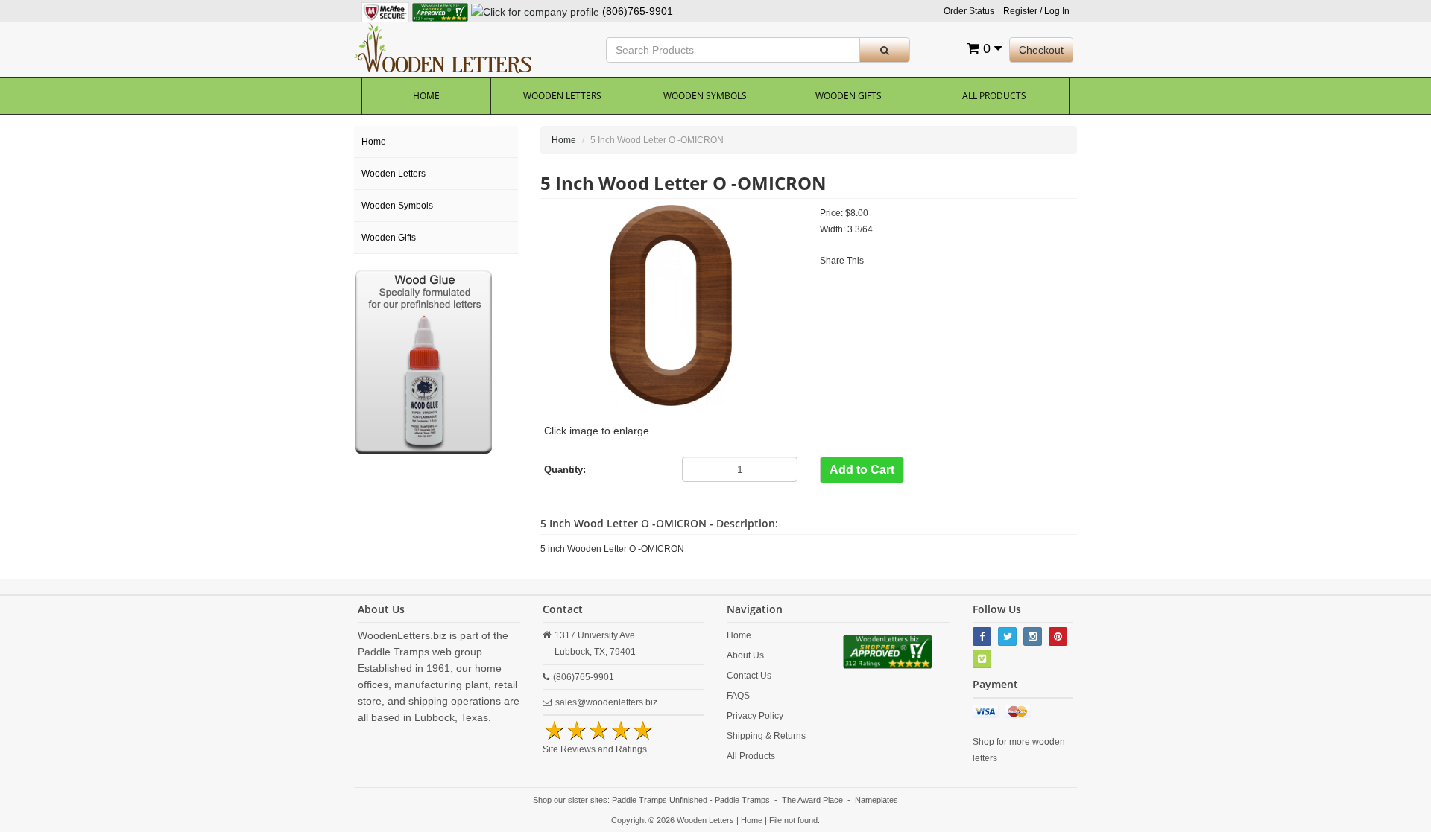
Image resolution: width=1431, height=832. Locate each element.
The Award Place (812, 800)
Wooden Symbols (705, 95)
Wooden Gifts (848, 95)
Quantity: (565, 469)
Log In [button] (1057, 11)
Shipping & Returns (766, 736)
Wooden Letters (562, 95)
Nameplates (876, 800)
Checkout (1041, 50)
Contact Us (749, 675)
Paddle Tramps (742, 800)
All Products (994, 95)
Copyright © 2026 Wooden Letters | (676, 820)
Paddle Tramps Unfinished (659, 800)
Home (426, 95)
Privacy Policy (755, 716)
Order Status (969, 11)
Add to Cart (862, 469)
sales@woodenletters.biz (606, 702)
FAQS (738, 695)
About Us (745, 655)
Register (1020, 11)
